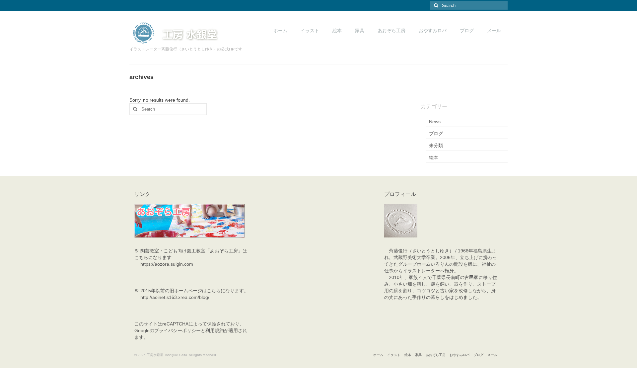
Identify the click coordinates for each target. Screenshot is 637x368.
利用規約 (214, 330)
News (435, 121)
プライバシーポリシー (177, 330)
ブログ (436, 133)
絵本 (433, 157)
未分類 (436, 145)
